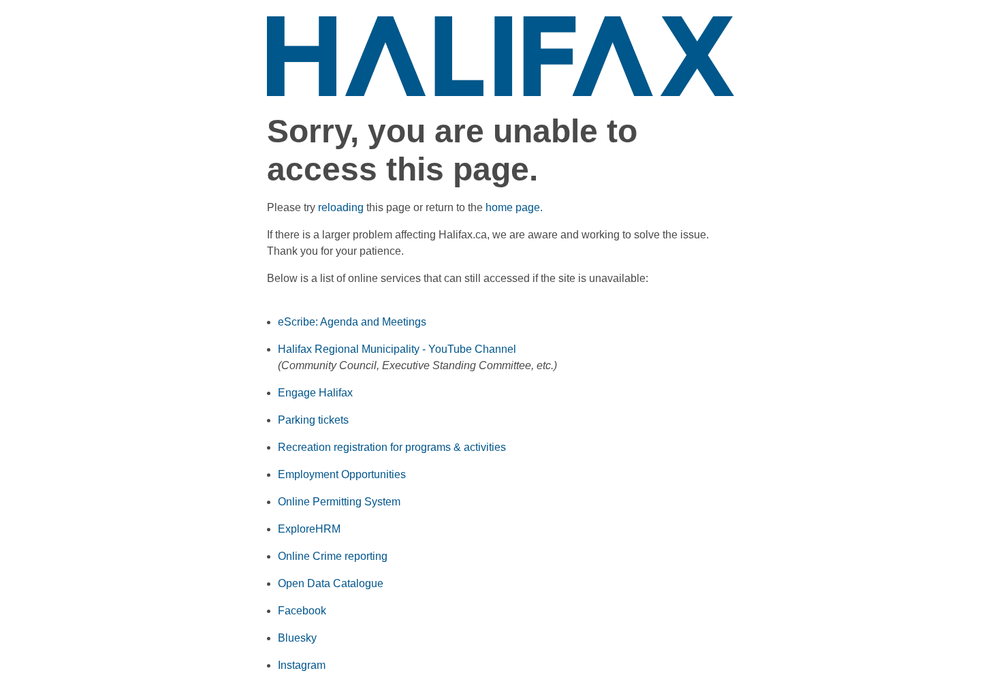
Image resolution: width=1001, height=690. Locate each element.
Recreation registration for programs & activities (392, 447)
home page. (514, 207)
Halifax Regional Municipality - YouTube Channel (397, 349)
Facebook (302, 610)
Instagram (301, 665)
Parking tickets (313, 420)
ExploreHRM (309, 529)
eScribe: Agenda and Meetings (352, 322)
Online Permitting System (339, 501)
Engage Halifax (315, 392)
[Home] (501, 55)
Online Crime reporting (332, 556)
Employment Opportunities (342, 474)
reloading (341, 207)
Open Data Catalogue (330, 583)
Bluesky (297, 638)
